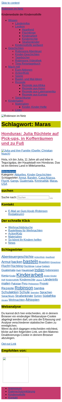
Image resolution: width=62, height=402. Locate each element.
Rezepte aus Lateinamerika (39, 91)
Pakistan (16, 283)
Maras (53, 180)
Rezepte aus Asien (33, 88)
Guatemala (26, 180)
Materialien (22, 103)
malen (6, 283)
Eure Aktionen (23, 69)
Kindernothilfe (12, 280)
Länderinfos (22, 23)
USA (4, 183)
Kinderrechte (30, 38)
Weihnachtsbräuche (20, 227)
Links (18, 110)
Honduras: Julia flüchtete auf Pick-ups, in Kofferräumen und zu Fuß (30, 138)
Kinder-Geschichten (27, 54)
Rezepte (20, 82)
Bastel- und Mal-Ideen (28, 79)
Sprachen (46, 292)
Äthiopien (32, 300)
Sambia (39, 288)
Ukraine (4, 300)
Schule (24, 292)
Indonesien (52, 270)
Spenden (34, 292)
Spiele (19, 76)
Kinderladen (15, 100)
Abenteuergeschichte (17, 257)
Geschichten (16, 48)
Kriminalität (41, 180)
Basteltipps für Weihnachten (25, 230)
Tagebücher (22, 57)
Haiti (18, 270)
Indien (39, 270)
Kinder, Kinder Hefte (34, 106)
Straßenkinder (30, 42)
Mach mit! (14, 66)
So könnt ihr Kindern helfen (25, 239)
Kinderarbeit (29, 35)
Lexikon (20, 26)
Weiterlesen (8, 171)
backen (16, 262)
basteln (30, 261)
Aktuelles (20, 174)
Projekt (44, 283)
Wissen (12, 20)
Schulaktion (10, 292)
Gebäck (46, 266)
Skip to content (10, 2)
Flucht (5, 180)
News (11, 242)
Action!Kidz (22, 72)
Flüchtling (17, 266)
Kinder (12, 276)
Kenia (5, 275)
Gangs (14, 180)
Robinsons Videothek (28, 60)
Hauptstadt (28, 270)
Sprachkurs (7, 295)
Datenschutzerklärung (21, 391)
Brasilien (44, 262)
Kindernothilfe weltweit (29, 45)
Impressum (15, 388)
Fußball (38, 266)
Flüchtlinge (29, 32)
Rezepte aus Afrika (33, 85)
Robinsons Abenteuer (28, 51)
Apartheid (28, 29)
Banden (32, 177)
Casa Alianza (46, 177)
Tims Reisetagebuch (27, 63)
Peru (25, 283)
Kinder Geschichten (39, 174)
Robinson (24, 287)
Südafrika (49, 296)
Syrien (38, 295)
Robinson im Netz (12, 8)
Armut (22, 177)
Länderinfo (50, 279)
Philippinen (33, 284)
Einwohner (55, 262)
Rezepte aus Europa (34, 94)
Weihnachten (17, 299)
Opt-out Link (8, 343)
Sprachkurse (23, 97)
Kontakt (13, 397)
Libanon (39, 280)
